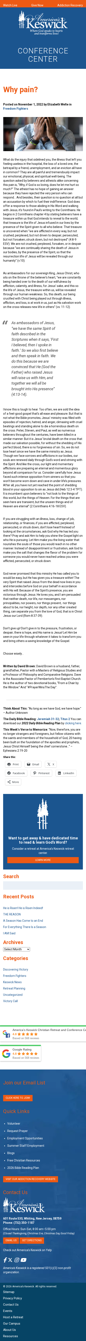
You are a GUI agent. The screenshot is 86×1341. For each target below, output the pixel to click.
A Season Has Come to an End (23, 920)
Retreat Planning (14, 988)
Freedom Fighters (15, 108)
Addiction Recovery (70, 5)
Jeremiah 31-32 (48, 719)
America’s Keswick (23, 1286)
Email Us (11, 1240)
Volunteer (13, 1123)
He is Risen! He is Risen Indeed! (23, 908)
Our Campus (11, 1323)
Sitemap (8, 1292)
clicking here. (73, 723)
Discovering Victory (15, 969)
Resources (10, 1336)
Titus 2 (65, 719)
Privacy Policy (12, 1298)
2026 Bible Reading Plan (23, 1167)
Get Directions (32, 1240)
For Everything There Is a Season (24, 927)
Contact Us (15, 1192)
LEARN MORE (43, 860)
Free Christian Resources (23, 1160)
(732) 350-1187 (24, 1223)
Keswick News (12, 982)
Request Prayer (17, 1131)
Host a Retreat (13, 1317)
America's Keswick (14, 1268)
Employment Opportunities (25, 1138)
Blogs (11, 1153)
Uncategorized (13, 994)
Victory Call (10, 1001)
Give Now (37, 5)
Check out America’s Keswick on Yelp (27, 1250)
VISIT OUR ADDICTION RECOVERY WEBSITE (31, 1179)
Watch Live (10, 5)
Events (7, 1311)
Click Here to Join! (18, 1098)
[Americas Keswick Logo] (43, 23)
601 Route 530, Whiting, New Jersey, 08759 (32, 1218)
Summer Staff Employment (25, 1145)
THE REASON (12, 914)
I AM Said (9, 933)
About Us (9, 1330)
